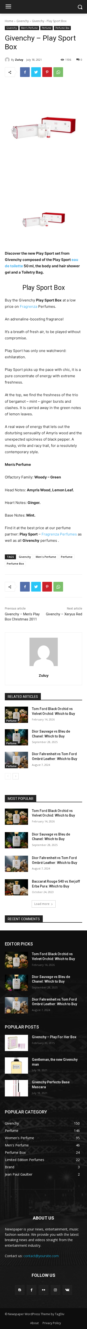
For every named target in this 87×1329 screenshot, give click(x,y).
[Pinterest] (47, 72)
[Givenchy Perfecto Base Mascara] (16, 1088)
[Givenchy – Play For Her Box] (16, 1043)
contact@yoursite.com (41, 1256)
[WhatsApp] (58, 72)
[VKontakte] (67, 1290)
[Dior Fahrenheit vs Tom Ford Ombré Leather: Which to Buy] (16, 760)
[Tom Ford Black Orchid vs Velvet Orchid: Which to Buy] (16, 715)
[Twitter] (36, 72)
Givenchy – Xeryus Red (64, 614)
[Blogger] (19, 1290)
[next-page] (16, 776)
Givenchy (22, 21)
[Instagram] (55, 1290)
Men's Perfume (29, 28)
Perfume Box (62, 28)
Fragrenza (28, 306)
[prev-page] (8, 776)
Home (9, 21)
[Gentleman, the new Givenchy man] (16, 1065)
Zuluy (19, 59)
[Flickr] (43, 1290)
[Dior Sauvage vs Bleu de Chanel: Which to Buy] (16, 737)
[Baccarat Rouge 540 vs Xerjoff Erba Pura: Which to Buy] (16, 887)
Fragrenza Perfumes (59, 534)
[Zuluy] (8, 59)
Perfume (46, 28)
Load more (42, 904)
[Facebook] (25, 72)
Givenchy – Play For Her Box (54, 1037)
